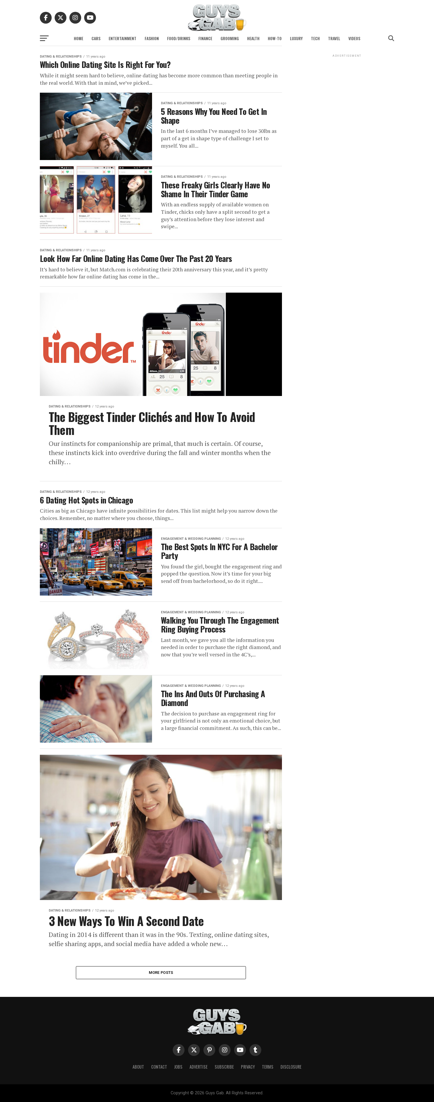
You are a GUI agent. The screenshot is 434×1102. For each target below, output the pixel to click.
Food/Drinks (178, 38)
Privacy (248, 1067)
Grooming (230, 38)
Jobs (178, 1067)
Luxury (296, 38)
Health (253, 38)
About (138, 1067)
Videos (354, 38)
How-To (275, 38)
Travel (334, 38)
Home (78, 38)
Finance (205, 38)
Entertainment (122, 38)
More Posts (161, 972)
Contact (159, 1067)
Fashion (152, 38)
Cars (96, 38)
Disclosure (290, 1067)
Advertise (199, 1067)
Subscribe (224, 1067)
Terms (267, 1067)
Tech (315, 38)
